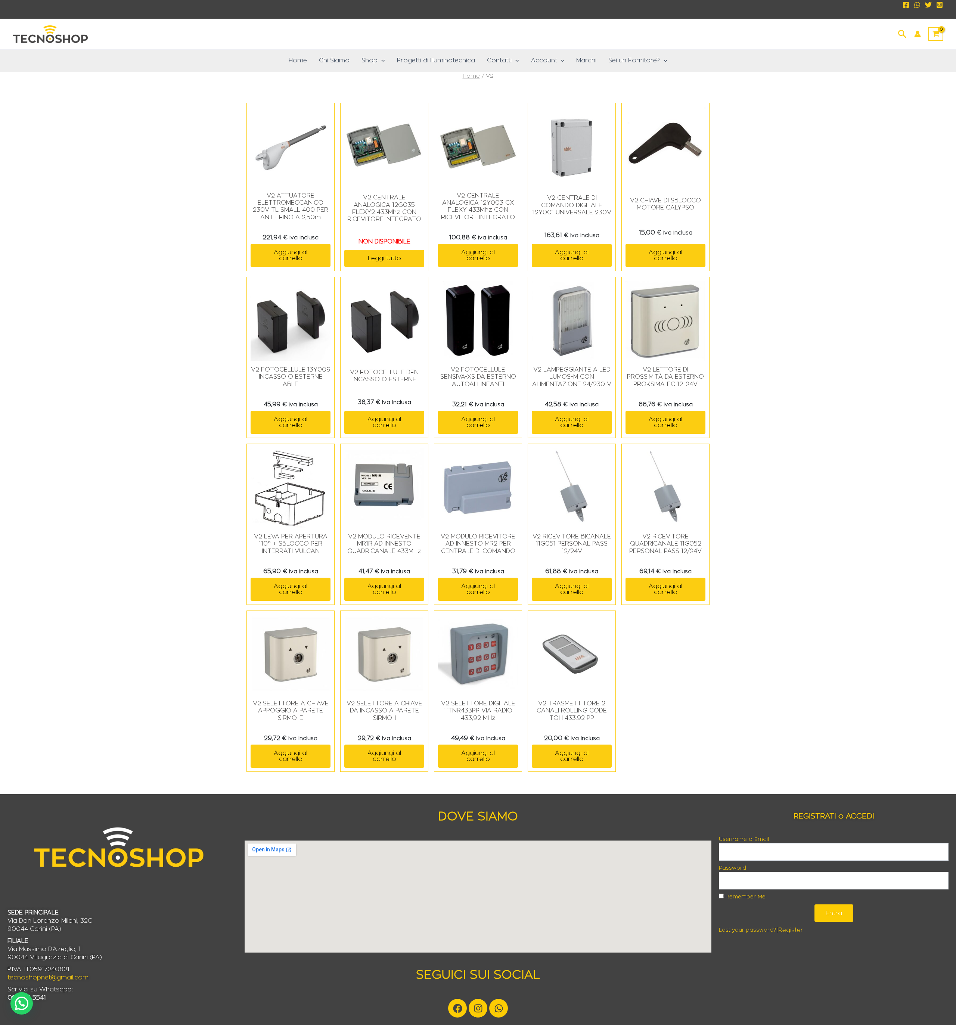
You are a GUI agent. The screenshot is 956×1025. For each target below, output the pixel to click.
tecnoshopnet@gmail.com (48, 978)
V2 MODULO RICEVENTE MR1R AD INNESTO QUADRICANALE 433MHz (384, 544)
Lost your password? (747, 930)
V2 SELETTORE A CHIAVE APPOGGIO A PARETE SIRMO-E (291, 711)
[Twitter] (928, 4)
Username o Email (744, 839)
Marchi (586, 60)
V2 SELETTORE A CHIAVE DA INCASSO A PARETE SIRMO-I (384, 711)
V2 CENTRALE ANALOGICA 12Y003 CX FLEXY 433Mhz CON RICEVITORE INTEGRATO (478, 206)
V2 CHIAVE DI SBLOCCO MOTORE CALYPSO (665, 204)
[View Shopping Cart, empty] (935, 34)
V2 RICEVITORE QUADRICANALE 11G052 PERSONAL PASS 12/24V (665, 544)
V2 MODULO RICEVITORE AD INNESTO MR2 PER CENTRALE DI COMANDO (478, 544)
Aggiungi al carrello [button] (290, 255)
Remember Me (745, 897)
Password (732, 868)
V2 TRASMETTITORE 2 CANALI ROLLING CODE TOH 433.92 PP (572, 711)
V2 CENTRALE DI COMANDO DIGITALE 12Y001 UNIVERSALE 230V (572, 205)
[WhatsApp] (917, 4)
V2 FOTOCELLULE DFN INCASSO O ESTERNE (384, 375)
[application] (381, 60)
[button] (902, 33)
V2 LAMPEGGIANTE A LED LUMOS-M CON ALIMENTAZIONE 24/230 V (571, 377)
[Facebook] (906, 4)
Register (790, 930)
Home (298, 60)
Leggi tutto (384, 258)
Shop (369, 60)
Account (544, 60)
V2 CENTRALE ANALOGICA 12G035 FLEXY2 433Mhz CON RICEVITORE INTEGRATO (384, 208)
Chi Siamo (334, 60)
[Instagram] (939, 4)
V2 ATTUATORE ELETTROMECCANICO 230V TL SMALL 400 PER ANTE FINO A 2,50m (290, 206)
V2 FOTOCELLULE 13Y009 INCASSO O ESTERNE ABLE (290, 377)
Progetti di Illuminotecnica (436, 60)
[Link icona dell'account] (917, 34)
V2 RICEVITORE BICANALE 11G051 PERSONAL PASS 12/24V (572, 544)
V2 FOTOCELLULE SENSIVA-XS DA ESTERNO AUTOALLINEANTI (478, 377)
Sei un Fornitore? (634, 60)
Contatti (499, 60)
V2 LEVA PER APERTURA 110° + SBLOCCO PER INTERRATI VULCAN (291, 544)
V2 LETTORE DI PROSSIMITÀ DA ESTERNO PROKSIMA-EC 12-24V (665, 377)
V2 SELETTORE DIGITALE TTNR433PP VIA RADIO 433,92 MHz (478, 711)
